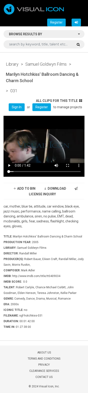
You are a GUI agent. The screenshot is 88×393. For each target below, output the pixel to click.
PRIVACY (44, 364)
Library (12, 64)
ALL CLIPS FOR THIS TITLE (57, 101)
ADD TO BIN (25, 188)
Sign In (17, 107)
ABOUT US (44, 352)
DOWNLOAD (56, 188)
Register (56, 22)
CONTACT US (44, 377)
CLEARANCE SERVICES (44, 371)
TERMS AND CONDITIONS (44, 358)
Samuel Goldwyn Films (46, 64)
